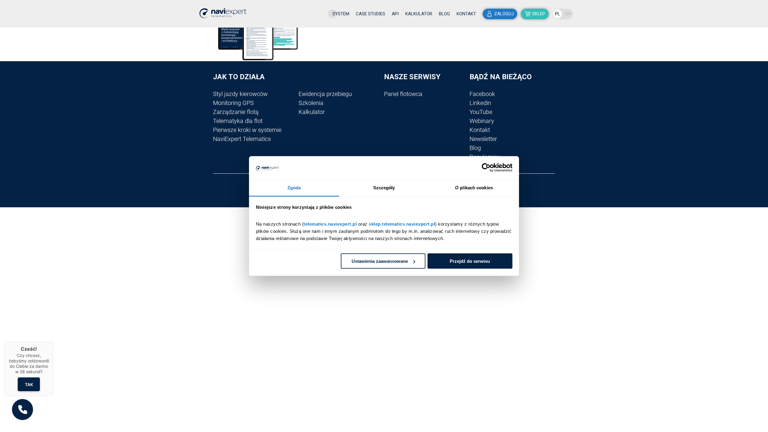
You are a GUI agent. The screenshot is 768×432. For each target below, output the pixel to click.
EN (568, 13)
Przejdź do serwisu (470, 261)
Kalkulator (418, 13)
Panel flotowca (403, 94)
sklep (538, 13)
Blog (444, 13)
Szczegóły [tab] (384, 187)
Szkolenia (310, 102)
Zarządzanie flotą (236, 112)
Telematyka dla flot (237, 120)
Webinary (482, 120)
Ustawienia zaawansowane (380, 261)
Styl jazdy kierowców (240, 94)
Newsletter (483, 138)
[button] (22, 409)
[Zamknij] (53, 341)
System (340, 13)
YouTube (481, 112)
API (395, 13)
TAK (29, 384)
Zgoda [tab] (294, 187)
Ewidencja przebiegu (325, 94)
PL (557, 13)
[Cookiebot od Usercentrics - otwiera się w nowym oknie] (486, 167)
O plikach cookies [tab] (474, 187)
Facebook (482, 94)
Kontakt (466, 13)
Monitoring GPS (233, 102)
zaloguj (504, 13)
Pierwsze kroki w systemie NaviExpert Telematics (247, 134)
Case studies (370, 13)
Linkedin (480, 102)
